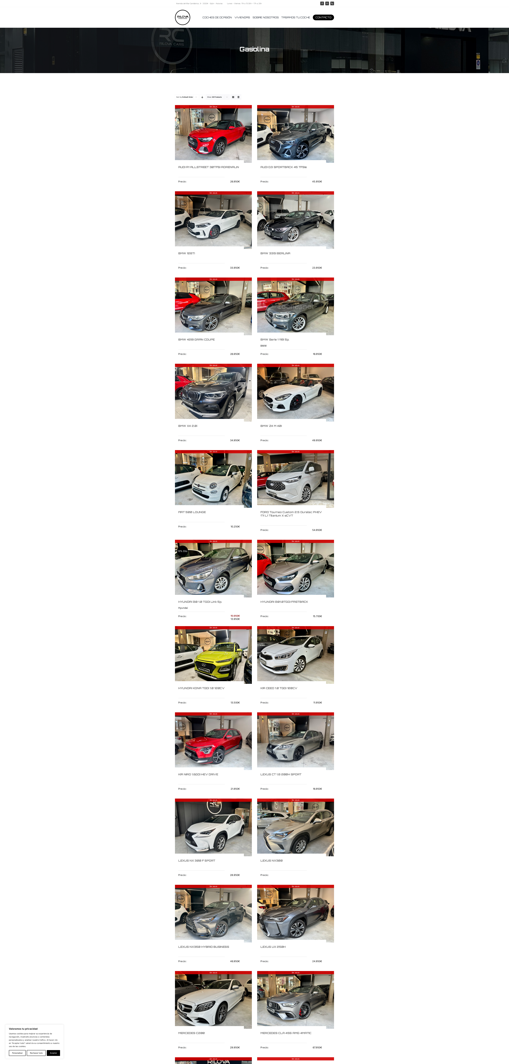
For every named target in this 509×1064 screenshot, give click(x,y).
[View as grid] (233, 97)
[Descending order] (202, 97)
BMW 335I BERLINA (275, 253)
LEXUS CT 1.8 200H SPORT (280, 774)
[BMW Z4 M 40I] (295, 392)
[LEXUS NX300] (295, 827)
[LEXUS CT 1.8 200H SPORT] (295, 741)
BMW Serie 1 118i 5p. (274, 339)
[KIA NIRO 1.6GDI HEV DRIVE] (213, 741)
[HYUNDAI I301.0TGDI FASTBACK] (295, 568)
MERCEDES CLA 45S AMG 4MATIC (285, 1033)
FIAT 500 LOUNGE (192, 512)
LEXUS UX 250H (273, 946)
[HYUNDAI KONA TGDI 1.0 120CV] (213, 655)
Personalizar (17, 1053)
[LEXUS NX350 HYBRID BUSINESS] (213, 913)
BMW (263, 345)
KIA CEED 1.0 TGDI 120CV (278, 688)
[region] (34, 1041)
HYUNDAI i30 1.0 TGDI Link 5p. (200, 601)
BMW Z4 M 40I (271, 426)
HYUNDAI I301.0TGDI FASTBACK (284, 601)
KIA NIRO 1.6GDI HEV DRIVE (198, 774)
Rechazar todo (36, 1053)
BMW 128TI (186, 253)
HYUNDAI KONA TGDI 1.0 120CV (201, 688)
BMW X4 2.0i (187, 426)
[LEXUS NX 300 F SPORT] (213, 827)
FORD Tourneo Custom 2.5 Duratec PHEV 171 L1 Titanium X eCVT (291, 513)
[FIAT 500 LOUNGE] (213, 479)
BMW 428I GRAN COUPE (196, 339)
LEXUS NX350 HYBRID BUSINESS (203, 946)
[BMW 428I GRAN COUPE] (213, 306)
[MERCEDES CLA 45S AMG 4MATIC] (295, 1000)
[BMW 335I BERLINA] (295, 220)
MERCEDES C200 (191, 1033)
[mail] (327, 3)
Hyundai (183, 607)
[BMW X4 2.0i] (213, 392)
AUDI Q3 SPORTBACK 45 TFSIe (283, 167)
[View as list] (238, 97)
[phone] (332, 3)
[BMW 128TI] (213, 220)
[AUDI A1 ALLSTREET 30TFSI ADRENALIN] (213, 134)
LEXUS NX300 (271, 860)
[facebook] (322, 3)
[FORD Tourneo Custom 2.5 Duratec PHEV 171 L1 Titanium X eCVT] (295, 479)
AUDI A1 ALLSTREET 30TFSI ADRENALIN (208, 167)
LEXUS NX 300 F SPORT (196, 860)
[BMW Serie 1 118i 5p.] (295, 306)
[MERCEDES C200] (213, 1000)
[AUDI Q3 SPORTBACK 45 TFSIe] (295, 134)
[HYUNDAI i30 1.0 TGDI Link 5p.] (213, 568)
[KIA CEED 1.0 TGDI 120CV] (295, 655)
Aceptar (53, 1053)
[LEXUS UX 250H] (295, 913)
